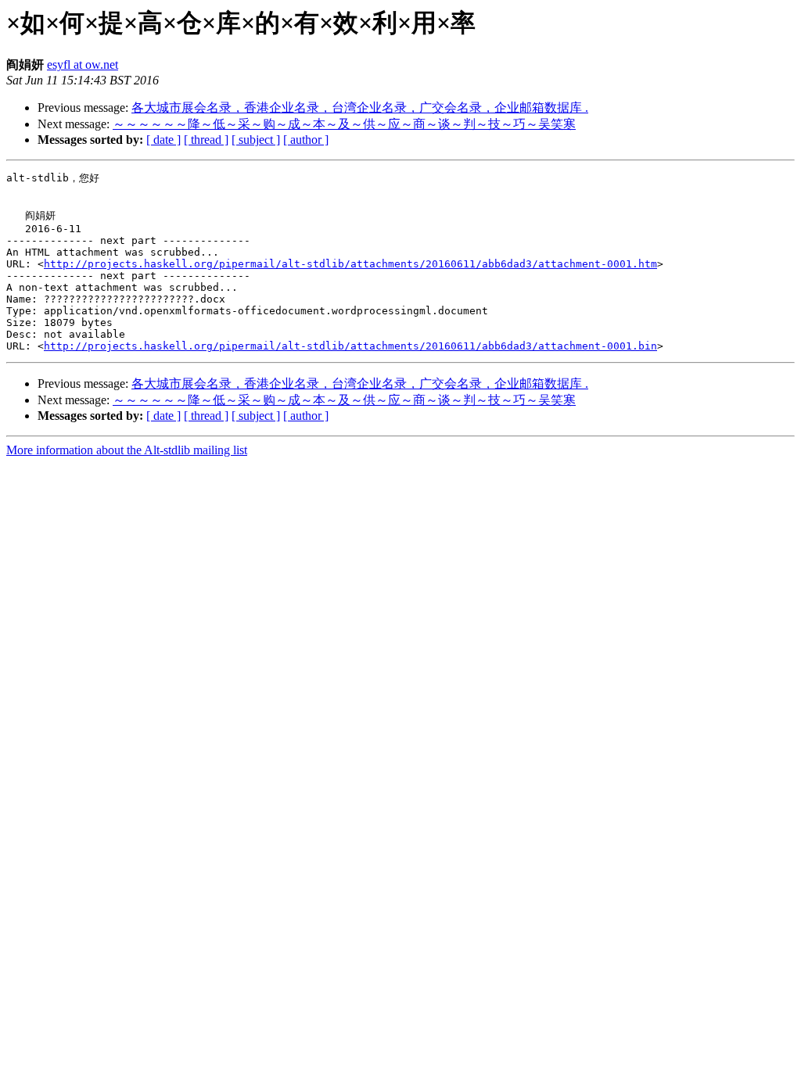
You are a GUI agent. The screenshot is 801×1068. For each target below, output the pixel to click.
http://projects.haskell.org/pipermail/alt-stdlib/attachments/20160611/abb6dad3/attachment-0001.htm (350, 264)
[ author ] (306, 139)
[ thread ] (206, 139)
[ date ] (163, 139)
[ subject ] (256, 139)
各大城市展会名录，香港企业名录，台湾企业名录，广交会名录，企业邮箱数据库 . (359, 107)
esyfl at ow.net (82, 64)
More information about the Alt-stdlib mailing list (126, 450)
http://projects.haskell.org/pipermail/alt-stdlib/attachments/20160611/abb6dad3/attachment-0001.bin (350, 346)
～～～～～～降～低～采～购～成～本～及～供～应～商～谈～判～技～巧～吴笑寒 (344, 124)
